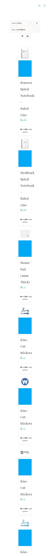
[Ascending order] (36, 23)
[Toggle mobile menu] (44, 5)
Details (28, 129)
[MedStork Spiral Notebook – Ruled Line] (25, 152)
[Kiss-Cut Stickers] (25, 319)
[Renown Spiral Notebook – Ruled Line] (25, 62)
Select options (23, 130)
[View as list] (27, 36)
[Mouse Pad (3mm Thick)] (25, 242)
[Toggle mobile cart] (39, 5)
